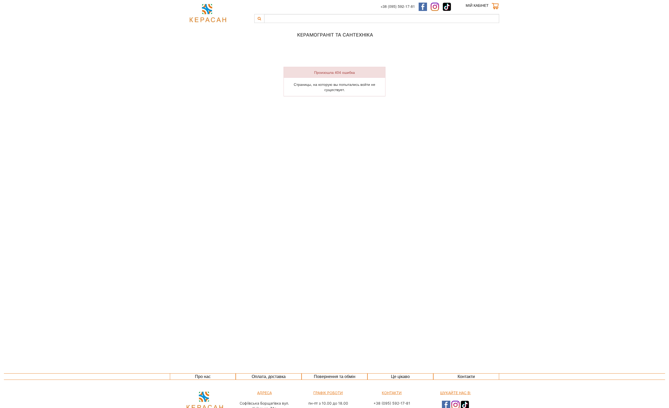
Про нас (203, 376)
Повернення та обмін (334, 376)
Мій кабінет (477, 5)
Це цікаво (400, 376)
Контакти (466, 376)
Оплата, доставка (269, 376)
